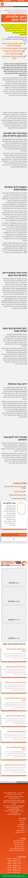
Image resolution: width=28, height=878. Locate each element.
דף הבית (25, 10)
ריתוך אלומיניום (17, 10)
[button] (2, 4)
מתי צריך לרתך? (19, 492)
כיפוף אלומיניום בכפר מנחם (16, 716)
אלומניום (14, 583)
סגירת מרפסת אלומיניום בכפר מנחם (15, 699)
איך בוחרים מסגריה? (18, 499)
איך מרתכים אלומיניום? (16, 495)
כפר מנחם (7, 644)
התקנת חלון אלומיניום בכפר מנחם (16, 748)
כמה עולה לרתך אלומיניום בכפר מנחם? (15, 487)
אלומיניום (14, 601)
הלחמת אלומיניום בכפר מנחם (15, 765)
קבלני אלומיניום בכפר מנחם (16, 667)
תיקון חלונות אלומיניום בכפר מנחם (16, 650)
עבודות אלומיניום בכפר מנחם (15, 682)
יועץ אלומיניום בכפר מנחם (16, 731)
